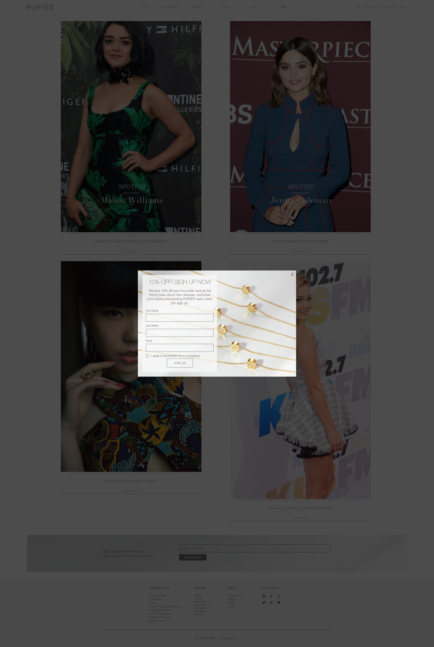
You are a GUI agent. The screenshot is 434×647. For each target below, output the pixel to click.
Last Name (152, 325)
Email (149, 340)
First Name (152, 310)
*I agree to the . (176, 356)
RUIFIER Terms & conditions (183, 356)
